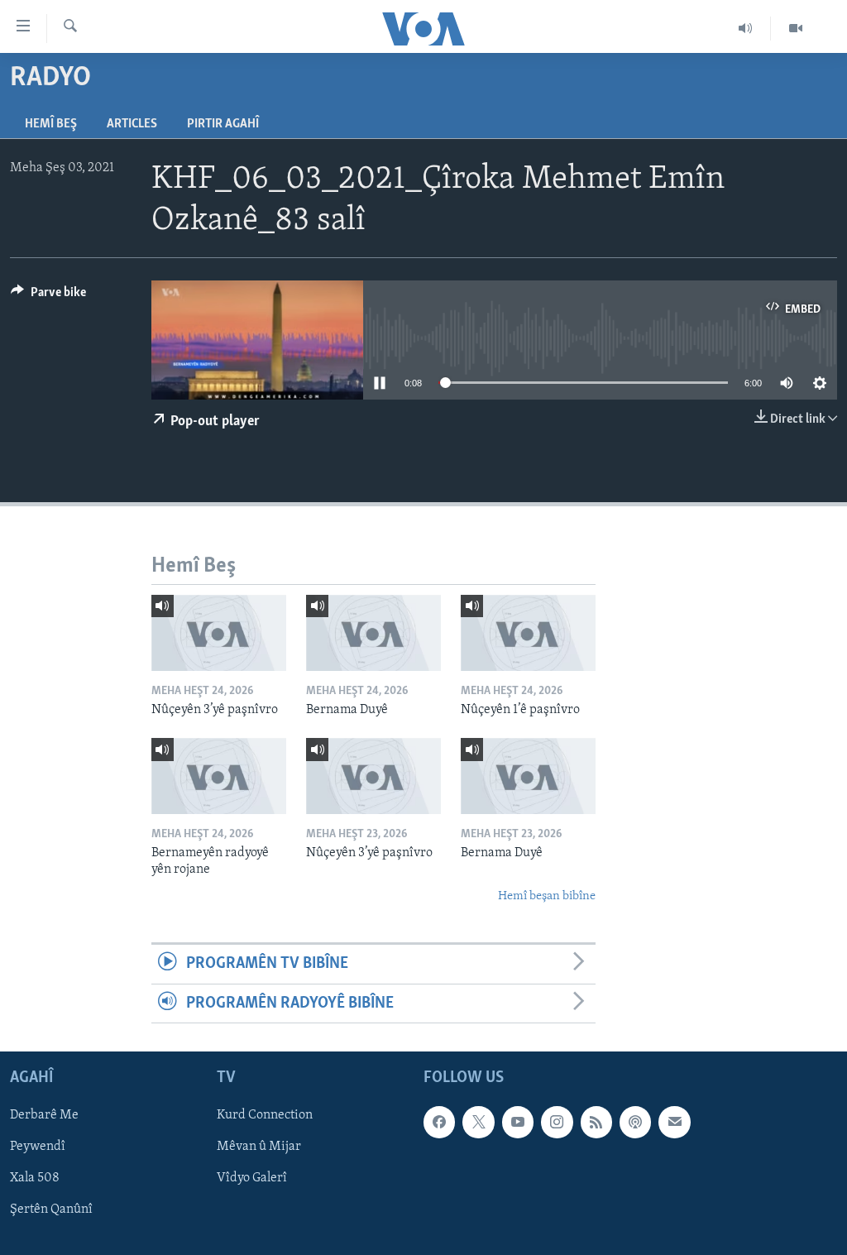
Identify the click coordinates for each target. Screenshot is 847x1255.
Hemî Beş (51, 124)
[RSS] (596, 1122)
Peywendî (37, 1146)
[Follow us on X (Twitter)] (478, 1122)
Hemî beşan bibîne (547, 896)
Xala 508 (35, 1178)
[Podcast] (635, 1122)
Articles (132, 124)
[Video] (796, 28)
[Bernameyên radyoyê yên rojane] (218, 776)
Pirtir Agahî (223, 124)
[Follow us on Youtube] (518, 1122)
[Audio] (745, 28)
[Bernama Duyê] (373, 633)
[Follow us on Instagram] (556, 1122)
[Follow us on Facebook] (439, 1122)
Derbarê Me (44, 1115)
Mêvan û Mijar (259, 1146)
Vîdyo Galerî (252, 1178)
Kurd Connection (265, 1115)
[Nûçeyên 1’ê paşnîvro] (528, 633)
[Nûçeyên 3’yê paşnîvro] (218, 633)
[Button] (48, 296)
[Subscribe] (674, 1122)
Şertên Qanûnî (51, 1209)
